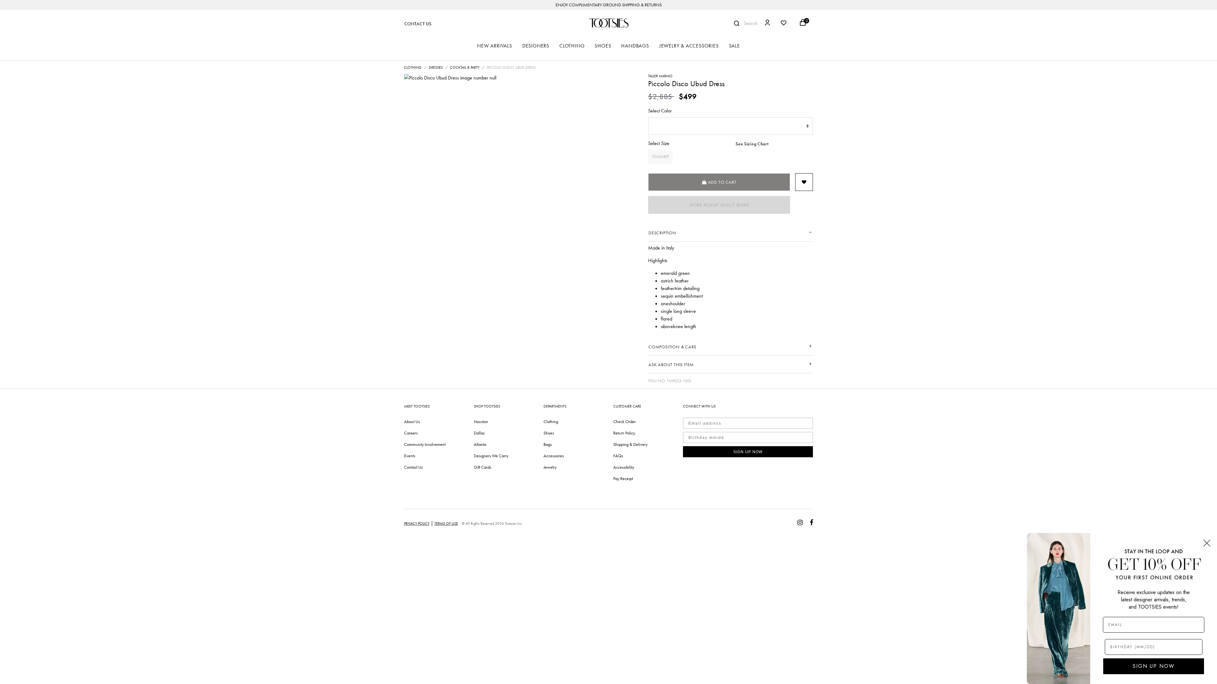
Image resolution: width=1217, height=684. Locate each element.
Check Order (624, 421)
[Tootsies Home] (608, 23)
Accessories (554, 456)
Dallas (479, 433)
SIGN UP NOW (748, 452)
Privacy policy (416, 523)
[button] (767, 23)
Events (409, 456)
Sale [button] (734, 45)
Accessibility (623, 467)
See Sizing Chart (752, 144)
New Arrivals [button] (494, 45)
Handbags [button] (635, 45)
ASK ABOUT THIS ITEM (671, 364)
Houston (481, 421)
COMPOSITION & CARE (672, 347)
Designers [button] (535, 45)
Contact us (413, 467)
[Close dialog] (1207, 543)
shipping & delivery (630, 444)
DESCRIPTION (662, 233)
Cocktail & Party (465, 67)
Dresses (436, 67)
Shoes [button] (603, 45)
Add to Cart (722, 182)
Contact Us (418, 24)
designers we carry (491, 456)
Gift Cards (482, 467)
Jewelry (550, 467)
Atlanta (480, 444)
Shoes (549, 433)
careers (411, 433)
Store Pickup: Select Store (719, 205)
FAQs (618, 456)
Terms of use (446, 523)
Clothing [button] (571, 45)
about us (412, 421)
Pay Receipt (623, 478)
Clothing (413, 67)
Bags (548, 444)
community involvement (425, 444)
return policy (624, 433)
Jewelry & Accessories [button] (689, 45)
